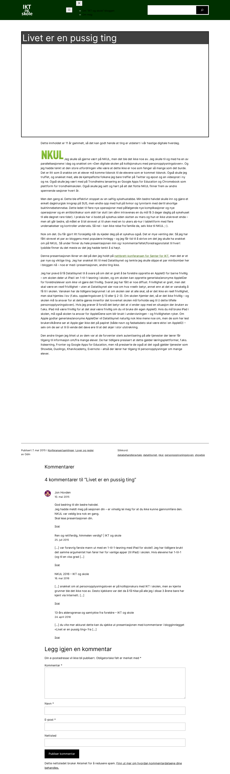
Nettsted (50, 735)
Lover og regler (84, 450)
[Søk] (202, 10)
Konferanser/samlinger (61, 450)
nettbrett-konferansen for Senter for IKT (141, 256)
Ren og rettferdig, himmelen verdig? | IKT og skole (88, 535)
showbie (200, 455)
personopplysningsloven (179, 455)
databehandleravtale (130, 455)
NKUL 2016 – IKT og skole (72, 574)
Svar (57, 526)
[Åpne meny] (69, 10)
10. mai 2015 (62, 496)
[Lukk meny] (79, 3)
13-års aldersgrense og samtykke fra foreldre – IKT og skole (94, 612)
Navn (49, 703)
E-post (50, 719)
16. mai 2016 (62, 578)
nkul (160, 455)
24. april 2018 (63, 616)
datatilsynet (150, 455)
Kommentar (53, 665)
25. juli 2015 (62, 539)
